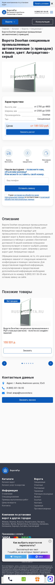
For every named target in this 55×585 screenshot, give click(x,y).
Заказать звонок (27, 400)
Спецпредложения (10, 497)
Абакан (5, 522)
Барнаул (15, 526)
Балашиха (6, 526)
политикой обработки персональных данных (27, 198)
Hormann (38, 503)
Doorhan (37, 500)
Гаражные (38, 491)
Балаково (44, 524)
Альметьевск (30, 522)
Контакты (6, 505)
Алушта (20, 522)
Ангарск (41, 522)
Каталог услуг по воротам (13, 485)
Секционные (36, 29)
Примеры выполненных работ (15, 500)
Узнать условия (42, 4)
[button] (22, 363)
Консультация (43, 22)
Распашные (39, 488)
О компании (7, 494)
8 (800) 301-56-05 (41, 12)
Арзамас (6, 524)
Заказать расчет (27, 132)
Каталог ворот (8, 482)
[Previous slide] (4, 363)
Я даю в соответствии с (27, 197)
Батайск (24, 526)
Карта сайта (27, 561)
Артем (13, 524)
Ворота (25, 29)
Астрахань (34, 524)
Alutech (37, 497)
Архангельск (22, 524)
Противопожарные (42, 509)
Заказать (27, 350)
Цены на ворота (9, 503)
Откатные (38, 485)
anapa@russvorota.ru (22, 393)
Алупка (12, 522)
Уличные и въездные (43, 494)
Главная (5, 29)
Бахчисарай (33, 526)
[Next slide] (50, 363)
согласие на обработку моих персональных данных (22, 196)
